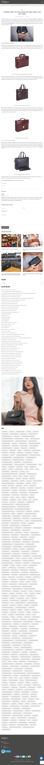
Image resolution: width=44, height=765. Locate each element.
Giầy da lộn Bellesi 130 (5, 320)
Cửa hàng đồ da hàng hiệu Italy (19, 457)
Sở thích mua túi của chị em (18, 520)
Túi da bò (30, 558)
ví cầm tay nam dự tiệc (6, 670)
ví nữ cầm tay (34, 720)
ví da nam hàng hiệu (31, 687)
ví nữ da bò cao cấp (13, 722)
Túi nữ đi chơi (12, 609)
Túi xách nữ (16, 647)
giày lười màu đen (5, 492)
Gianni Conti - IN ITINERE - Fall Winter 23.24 (8, 358)
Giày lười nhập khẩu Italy (33, 492)
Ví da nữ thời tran (33, 696)
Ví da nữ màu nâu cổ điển (15, 696)
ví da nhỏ (39, 687)
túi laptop (38, 593)
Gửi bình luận (5, 227)
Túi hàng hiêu (5, 593)
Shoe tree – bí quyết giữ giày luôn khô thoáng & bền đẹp (10, 336)
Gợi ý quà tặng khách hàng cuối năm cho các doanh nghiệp (11, 356)
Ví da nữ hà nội (16, 694)
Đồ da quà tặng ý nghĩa (6, 476)
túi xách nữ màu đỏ (14, 656)
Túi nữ (12, 602)
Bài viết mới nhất (5, 287)
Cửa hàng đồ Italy (17, 462)
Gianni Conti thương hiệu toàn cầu (8, 478)
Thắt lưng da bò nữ (18, 527)
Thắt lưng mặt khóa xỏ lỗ (36, 534)
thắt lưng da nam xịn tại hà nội (8, 532)
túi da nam (4, 567)
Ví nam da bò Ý (27, 715)
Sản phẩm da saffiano (16, 518)
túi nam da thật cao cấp (14, 600)
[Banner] (22, 401)
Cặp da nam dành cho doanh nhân (18, 180)
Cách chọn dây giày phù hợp (6, 325)
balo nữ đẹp (29, 431)
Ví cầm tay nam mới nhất (7, 675)
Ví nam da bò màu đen (27, 713)
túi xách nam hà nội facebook (17, 642)
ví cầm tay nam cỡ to (24, 666)
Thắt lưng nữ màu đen (25, 551)
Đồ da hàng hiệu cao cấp (32, 473)
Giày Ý (19, 499)
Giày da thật (28, 483)
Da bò (40, 464)
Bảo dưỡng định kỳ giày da (6, 317)
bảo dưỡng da (35, 431)
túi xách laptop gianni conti (27, 633)
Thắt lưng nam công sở (6, 541)
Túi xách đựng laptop (6, 628)
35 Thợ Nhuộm (5, 431)
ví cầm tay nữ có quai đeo (25, 675)
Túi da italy (18, 565)
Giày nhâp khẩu (5, 499)
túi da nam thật (14, 574)
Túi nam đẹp (32, 600)
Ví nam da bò (27, 710)
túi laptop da (22, 595)
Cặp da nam (14, 443)
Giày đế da (4, 485)
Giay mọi (12, 497)
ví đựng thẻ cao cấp (31, 701)
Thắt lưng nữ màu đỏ (35, 551)
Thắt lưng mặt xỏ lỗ (6, 537)
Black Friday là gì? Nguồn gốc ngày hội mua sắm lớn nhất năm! (12, 344)
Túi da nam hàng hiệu (33, 572)
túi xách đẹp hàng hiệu (13, 626)
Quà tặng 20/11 (20, 513)
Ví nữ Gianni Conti (12, 724)
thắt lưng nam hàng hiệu (17, 546)
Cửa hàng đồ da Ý (29, 459)
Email (24, 208)
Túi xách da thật (37, 621)
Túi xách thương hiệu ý (35, 659)
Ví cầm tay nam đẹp (28, 668)
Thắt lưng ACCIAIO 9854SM (6, 313)
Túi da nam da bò (30, 567)
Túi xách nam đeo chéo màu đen (8, 640)
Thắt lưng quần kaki (25, 553)
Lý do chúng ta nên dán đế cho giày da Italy (8, 339)
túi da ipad (12, 565)
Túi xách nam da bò (32, 635)
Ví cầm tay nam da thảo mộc (7, 668)
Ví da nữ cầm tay (11, 689)
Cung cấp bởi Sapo (30, 761)
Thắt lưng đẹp (26, 532)
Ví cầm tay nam (5, 666)
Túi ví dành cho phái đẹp (20, 614)
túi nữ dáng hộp (34, 605)
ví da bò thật (5, 680)
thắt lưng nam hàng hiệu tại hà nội (30, 546)
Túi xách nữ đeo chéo (15, 652)
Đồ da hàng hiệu (22, 473)
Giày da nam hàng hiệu (37, 480)
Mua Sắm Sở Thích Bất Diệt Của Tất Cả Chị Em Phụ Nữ (10, 360)
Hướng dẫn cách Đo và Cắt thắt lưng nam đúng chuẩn (10, 348)
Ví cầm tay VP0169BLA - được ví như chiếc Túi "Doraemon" (11, 370)
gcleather (26, 476)
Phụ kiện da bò (29, 511)
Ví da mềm (27, 682)
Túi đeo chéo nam (5, 586)
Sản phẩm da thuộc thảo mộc (36, 518)
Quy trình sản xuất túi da (6, 518)
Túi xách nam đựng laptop (33, 640)
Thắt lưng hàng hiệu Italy (25, 534)
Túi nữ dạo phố (31, 607)
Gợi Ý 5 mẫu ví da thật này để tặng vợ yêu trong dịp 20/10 (11, 353)
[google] (4, 186)
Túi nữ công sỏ (5, 605)
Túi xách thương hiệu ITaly (25, 659)
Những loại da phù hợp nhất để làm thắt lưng (9, 346)
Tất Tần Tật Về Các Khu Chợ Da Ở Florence (9, 249)
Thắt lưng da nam (5, 530)
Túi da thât (28, 581)
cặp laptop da (5, 450)
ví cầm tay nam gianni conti (17, 670)
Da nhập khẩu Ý (32, 466)
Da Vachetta (22, 471)
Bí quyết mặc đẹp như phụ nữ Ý (7, 438)
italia (30, 499)
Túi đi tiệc (30, 591)
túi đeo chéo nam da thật (17, 588)
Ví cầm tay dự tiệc (19, 663)
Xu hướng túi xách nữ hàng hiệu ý (15, 727)
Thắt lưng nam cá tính (6, 539)
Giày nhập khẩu (13, 499)
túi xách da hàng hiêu (6, 619)
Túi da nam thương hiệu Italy (35, 574)
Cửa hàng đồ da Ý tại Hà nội (7, 462)
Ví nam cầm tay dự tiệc (26, 708)
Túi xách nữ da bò (37, 649)
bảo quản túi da (16, 436)
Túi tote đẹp (28, 612)
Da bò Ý (26, 466)
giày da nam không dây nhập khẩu (8, 483)
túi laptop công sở (14, 595)
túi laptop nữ (12, 598)
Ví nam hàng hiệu (5, 720)
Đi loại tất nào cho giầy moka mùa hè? (7, 324)
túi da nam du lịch (6, 572)
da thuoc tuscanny (14, 471)
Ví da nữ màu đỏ (33, 694)
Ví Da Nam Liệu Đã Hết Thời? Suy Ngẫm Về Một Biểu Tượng (11, 291)
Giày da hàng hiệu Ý (14, 480)
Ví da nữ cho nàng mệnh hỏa (29, 689)
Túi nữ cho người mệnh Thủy (32, 602)
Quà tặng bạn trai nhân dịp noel (30, 513)
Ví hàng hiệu (21, 703)
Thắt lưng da (24, 523)
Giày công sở (32, 478)
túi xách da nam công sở (7, 621)
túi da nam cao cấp (12, 567)
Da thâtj (37, 469)
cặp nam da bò (5, 452)
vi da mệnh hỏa (34, 682)
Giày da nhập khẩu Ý (20, 483)
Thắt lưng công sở (5, 523)
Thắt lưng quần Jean (16, 553)
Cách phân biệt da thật (6, 443)
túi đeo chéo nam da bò (6, 588)
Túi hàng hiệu (12, 593)
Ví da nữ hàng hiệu (25, 694)
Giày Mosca (24, 497)
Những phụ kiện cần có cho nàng (23, 506)
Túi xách (34, 614)
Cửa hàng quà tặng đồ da (27, 462)
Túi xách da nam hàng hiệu (28, 621)
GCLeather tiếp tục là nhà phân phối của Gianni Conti (10, 312)
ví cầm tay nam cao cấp (14, 666)
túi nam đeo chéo (24, 600)
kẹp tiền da (35, 499)
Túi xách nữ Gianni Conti (24, 654)
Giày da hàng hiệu (5, 480)
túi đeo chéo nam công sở (27, 586)
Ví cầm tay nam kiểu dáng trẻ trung (33, 673)
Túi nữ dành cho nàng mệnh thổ (21, 607)
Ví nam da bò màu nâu (6, 715)
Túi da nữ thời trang (14, 581)
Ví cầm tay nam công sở (35, 666)
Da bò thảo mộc (19, 466)
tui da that (22, 581)
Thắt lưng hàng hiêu (6, 534)
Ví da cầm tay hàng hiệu (13, 680)
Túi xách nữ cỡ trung (19, 649)
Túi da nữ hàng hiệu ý (31, 579)
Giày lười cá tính (32, 485)
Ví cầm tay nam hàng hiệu (7, 673)
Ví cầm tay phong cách (36, 675)
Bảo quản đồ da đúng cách (7, 436)
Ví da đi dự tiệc (5, 682)
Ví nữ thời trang (33, 724)
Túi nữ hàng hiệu (5, 612)
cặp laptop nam (12, 450)
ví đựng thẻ (23, 701)
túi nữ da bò (20, 605)
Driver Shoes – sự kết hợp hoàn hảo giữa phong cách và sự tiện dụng (12, 334)
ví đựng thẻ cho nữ (6, 703)
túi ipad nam (32, 593)
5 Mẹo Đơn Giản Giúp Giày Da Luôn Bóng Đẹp (9, 303)
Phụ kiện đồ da (36, 511)
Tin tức (8, 5)
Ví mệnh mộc (34, 703)
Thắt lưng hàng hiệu (15, 534)
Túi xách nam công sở (23, 635)
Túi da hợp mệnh (5, 565)
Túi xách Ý (4, 661)
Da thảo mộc (11, 469)
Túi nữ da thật (27, 605)
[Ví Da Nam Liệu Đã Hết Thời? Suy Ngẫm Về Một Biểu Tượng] (33, 240)
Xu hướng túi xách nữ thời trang (28, 727)
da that (26, 469)
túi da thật (34, 581)
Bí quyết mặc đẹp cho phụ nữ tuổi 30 (28, 436)
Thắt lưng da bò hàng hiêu (14, 525)
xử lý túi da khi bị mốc (6, 729)
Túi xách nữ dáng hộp (6, 652)
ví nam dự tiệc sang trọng (22, 717)
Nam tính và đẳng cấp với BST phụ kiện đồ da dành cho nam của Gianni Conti (14, 343)
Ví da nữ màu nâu (5, 696)
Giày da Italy (22, 480)
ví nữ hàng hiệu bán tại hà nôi (23, 724)
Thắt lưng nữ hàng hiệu (15, 551)
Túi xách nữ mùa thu (36, 656)
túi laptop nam (5, 598)
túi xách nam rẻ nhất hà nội (7, 647)
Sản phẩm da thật (26, 518)
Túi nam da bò (34, 598)
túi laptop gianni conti (30, 595)
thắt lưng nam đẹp (35, 541)
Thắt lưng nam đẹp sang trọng (7, 544)
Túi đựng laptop (37, 591)
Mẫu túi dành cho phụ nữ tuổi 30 (8, 504)
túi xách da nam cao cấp (33, 619)
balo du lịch (12, 431)
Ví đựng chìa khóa (16, 701)
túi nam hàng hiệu (5, 602)
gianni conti (32, 476)
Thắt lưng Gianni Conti (34, 532)
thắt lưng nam (31, 537)
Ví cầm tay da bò (22, 661)
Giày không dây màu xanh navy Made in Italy (9, 332)
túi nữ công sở (12, 605)
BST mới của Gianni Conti (35, 438)
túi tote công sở (21, 612)
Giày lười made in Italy (32, 490)
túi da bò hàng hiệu (6, 560)
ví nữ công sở (5, 722)
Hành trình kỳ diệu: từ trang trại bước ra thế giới (9, 308)
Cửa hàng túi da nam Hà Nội (19, 464)
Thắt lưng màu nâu (23, 537)
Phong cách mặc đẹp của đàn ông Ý (8, 511)
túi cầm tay (18, 558)
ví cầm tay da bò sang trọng (32, 661)
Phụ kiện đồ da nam (6, 513)
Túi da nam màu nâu (6, 574)
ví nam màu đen (13, 720)
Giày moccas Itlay (5, 497)
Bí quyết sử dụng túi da (19, 438)
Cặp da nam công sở (6, 445)
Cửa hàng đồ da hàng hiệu (7, 457)
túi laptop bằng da (5, 595)
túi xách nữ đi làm (5, 654)
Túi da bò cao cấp (37, 558)
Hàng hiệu (24, 499)
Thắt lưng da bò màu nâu (26, 525)
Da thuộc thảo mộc (6, 471)
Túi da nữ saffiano (5, 581)
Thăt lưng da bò (31, 523)
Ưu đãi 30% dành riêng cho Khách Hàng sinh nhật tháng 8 (11, 365)
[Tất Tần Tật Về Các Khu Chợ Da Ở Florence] (11, 240)
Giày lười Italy (14, 490)
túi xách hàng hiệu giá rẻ (34, 628)
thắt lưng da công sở (27, 527)
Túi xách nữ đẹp (24, 652)
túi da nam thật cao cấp (24, 574)
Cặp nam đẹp (12, 452)
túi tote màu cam (36, 612)
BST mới (27, 438)
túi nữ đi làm (27, 609)
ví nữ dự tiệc (5, 724)
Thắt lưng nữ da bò (6, 551)
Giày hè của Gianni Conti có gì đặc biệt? (8, 329)
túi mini (27, 598)
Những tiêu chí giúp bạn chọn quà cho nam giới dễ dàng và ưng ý (12, 351)
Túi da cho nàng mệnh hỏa (16, 560)
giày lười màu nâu (14, 492)
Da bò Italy (4, 466)
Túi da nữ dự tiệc (13, 579)
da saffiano (4, 469)
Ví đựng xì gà (14, 703)
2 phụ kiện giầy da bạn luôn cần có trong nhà (9, 322)
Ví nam (40, 703)
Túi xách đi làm (31, 626)
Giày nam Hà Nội (31, 497)
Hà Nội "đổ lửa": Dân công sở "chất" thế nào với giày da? (10, 296)
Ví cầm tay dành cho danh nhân (8, 663)
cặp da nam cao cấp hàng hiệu (34, 443)
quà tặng (13, 513)
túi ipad (26, 593)
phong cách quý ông (20, 511)
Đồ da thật (14, 476)
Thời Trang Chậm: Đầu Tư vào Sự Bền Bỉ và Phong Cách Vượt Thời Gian (13, 300)
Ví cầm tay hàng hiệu (27, 663)
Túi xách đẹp (4, 626)
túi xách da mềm (15, 619)
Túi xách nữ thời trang (6, 659)
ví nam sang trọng (22, 720)
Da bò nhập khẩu (11, 466)
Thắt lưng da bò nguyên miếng (7, 527)
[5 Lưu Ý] (11, 262)
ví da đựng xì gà (12, 682)
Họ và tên (3, 208)
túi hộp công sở (19, 593)
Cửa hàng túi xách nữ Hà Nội (31, 464)
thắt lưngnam (34, 553)
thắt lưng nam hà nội (30, 544)
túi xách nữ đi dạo (33, 652)
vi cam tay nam (36, 663)
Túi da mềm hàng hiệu (32, 565)
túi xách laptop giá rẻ (16, 633)
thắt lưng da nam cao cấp (15, 530)
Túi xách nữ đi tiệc (14, 654)
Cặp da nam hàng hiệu (34, 445)
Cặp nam (19, 450)
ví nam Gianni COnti (32, 717)
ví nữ (28, 720)
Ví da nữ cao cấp (19, 689)
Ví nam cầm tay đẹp (16, 708)
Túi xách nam (14, 635)
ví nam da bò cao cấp (36, 710)
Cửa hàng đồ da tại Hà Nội (31, 457)
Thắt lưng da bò (5, 525)
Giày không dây (18, 485)
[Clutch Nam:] (33, 262)
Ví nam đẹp (13, 717)
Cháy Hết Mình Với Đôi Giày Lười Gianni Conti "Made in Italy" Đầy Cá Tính (13, 305)
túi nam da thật (5, 600)
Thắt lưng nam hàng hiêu (7, 546)
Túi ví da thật (11, 614)
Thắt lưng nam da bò (16, 541)
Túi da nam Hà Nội (25, 572)
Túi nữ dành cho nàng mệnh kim (8, 607)
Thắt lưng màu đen (15, 537)
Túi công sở (24, 558)
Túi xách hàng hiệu (24, 628)
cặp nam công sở (27, 450)
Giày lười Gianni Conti (6, 490)
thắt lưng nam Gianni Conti (19, 544)
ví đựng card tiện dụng (6, 701)
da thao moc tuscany (19, 469)
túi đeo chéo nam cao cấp (15, 586)
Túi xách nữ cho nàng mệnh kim (26, 647)
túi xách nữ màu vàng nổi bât (25, 656)
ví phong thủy (5, 727)
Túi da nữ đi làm (5, 579)
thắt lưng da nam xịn (26, 530)
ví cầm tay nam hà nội (28, 670)
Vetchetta (15, 661)
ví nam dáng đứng (5, 717)
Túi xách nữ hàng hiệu (34, 654)
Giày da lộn (29, 480)
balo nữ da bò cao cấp (20, 431)
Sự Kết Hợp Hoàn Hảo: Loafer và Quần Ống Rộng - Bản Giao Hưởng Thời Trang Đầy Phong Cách (17, 298)
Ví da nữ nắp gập (25, 696)
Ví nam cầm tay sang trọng (18, 710)
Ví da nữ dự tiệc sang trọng (7, 694)
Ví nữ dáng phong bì (32, 722)
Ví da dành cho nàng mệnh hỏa (31, 680)
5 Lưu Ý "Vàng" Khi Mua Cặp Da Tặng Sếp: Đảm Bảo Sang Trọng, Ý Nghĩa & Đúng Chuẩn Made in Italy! (18, 293)
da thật (32, 469)
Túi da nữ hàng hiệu (22, 579)
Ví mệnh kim (27, 703)
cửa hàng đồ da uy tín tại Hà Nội (18, 459)
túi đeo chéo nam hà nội (7, 591)
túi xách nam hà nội (6, 642)
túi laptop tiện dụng (20, 598)
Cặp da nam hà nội (24, 445)
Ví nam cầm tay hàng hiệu (7, 710)
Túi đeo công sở (23, 591)
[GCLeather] (5, 2)
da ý (27, 471)
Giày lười (25, 485)
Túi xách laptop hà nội (6, 635)
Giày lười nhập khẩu (23, 492)
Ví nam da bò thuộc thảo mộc (17, 715)
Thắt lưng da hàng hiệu (37, 527)
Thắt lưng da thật (18, 532)
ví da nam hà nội (22, 687)
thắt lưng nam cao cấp (16, 539)
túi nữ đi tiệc (34, 609)
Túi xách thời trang (15, 659)
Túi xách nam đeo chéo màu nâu (21, 640)
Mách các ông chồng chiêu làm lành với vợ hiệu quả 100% (11, 363)
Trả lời (7, 195)
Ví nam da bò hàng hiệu (17, 713)
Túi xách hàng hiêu (15, 628)
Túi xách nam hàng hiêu (28, 642)
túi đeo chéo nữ (16, 591)
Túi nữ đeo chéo (5, 609)
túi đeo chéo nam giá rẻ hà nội (29, 588)
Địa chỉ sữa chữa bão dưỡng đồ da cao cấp (10, 473)
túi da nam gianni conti (15, 572)
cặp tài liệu (36, 452)
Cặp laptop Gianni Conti (5, 315)
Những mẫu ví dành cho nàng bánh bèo (9, 506)
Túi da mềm (25, 565)
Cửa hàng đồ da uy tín (6, 459)
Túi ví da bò (4, 614)
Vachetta (9, 661)
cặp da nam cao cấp (22, 443)
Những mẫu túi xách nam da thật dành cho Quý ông (22, 13)
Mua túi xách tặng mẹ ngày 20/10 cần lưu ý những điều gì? (11, 355)
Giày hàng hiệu (11, 485)
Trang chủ (3, 5)
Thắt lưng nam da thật (26, 541)
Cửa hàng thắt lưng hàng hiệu (7, 464)
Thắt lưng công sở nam (15, 523)
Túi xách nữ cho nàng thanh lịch (8, 649)
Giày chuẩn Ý (25, 478)
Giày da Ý (34, 483)
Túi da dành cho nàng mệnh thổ (28, 560)
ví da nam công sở (6, 687)
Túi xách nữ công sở (28, 649)
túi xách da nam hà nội (17, 621)
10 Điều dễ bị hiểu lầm (5, 327)
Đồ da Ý (20, 476)
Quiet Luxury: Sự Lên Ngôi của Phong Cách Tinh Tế (9, 301)
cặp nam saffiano (28, 452)
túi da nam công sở (21, 567)
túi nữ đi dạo (20, 609)
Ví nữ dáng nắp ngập (22, 722)
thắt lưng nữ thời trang (6, 553)
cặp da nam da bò (15, 445)
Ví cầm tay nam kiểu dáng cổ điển (19, 673)
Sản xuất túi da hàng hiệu (7, 520)
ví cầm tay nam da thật (18, 668)
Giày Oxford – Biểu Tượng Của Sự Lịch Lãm (8, 310)
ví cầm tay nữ (15, 675)
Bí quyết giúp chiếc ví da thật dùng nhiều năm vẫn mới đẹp (11, 341)
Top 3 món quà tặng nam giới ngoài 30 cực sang (9, 367)
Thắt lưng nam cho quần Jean (28, 539)
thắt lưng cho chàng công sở (36, 520)
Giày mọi (17, 497)
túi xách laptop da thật (6, 633)
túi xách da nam (23, 619)
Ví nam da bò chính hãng (7, 713)
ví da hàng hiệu (20, 682)
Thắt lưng (26, 520)
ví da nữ (4, 689)
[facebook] (2, 186)
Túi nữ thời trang (13, 612)
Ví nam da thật (35, 715)
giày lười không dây (22, 490)
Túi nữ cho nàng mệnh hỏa (20, 602)
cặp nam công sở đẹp (36, 450)
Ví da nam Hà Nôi (14, 687)
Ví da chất (21, 680)
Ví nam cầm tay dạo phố (6, 708)
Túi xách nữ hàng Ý (6, 656)
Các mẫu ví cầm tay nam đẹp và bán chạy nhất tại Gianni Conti (12, 372)
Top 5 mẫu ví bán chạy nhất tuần (8, 558)
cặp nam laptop (20, 452)
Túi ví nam (28, 614)
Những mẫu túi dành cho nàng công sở (22, 504)
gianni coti (18, 478)
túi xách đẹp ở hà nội (22, 626)
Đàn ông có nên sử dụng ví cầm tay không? (8, 368)
